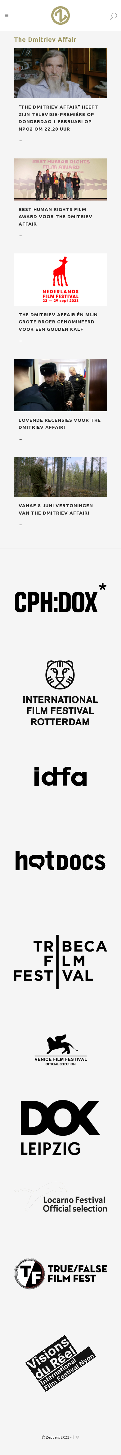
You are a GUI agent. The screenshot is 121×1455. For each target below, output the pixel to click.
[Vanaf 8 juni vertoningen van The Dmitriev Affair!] (60, 477)
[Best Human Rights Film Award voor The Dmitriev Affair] (60, 179)
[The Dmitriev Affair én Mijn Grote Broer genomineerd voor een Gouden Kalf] (60, 279)
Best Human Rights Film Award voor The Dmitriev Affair (55, 217)
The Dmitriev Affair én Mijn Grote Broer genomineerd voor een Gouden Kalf (58, 322)
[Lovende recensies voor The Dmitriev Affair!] (60, 385)
